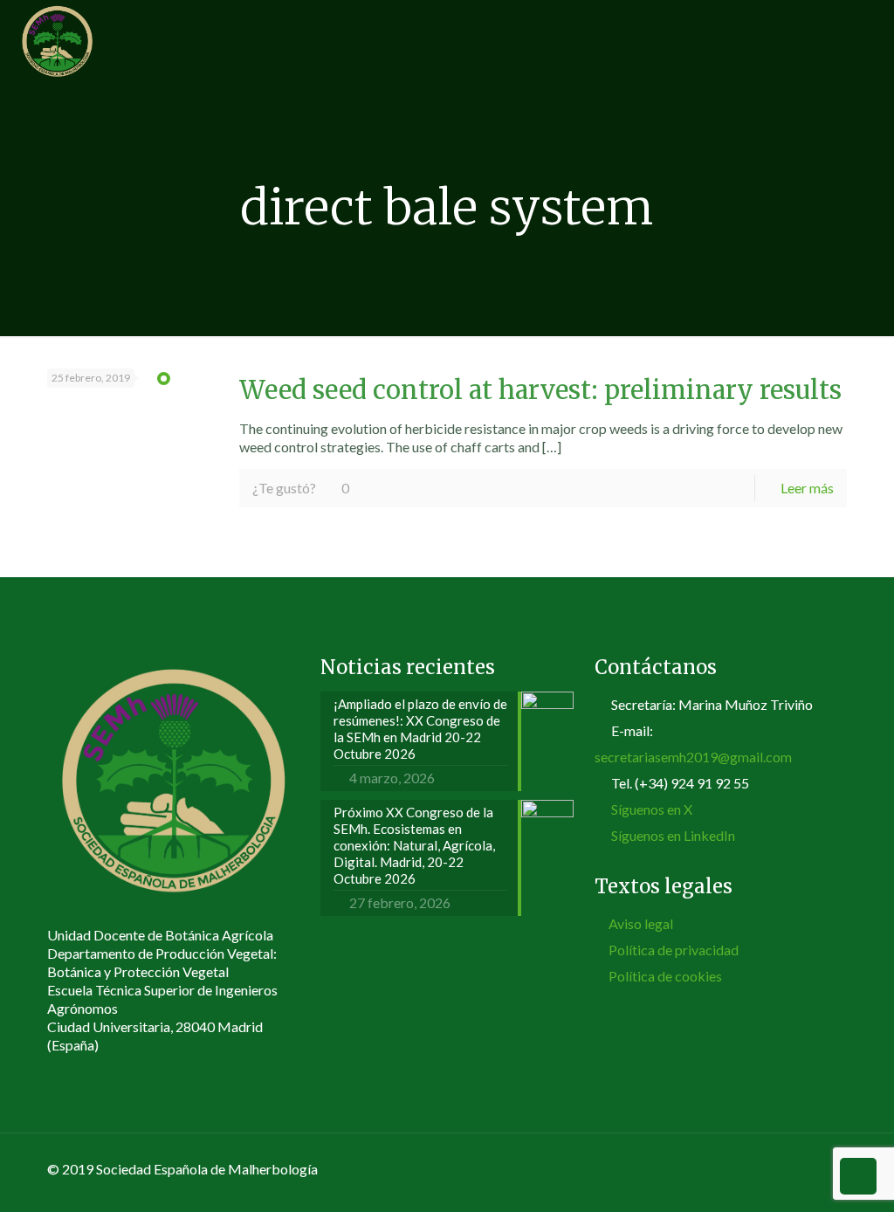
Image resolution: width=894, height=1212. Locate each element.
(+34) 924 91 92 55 (692, 783)
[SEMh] (57, 39)
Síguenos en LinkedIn (673, 835)
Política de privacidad (674, 949)
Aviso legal (641, 923)
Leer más (807, 487)
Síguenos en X (651, 809)
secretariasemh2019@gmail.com (693, 756)
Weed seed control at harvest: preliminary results (540, 390)
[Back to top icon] (828, 1170)
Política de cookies (665, 976)
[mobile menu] (866, 39)
